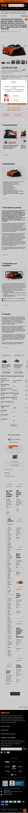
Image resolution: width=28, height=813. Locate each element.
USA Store (16, 96)
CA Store (15, 100)
